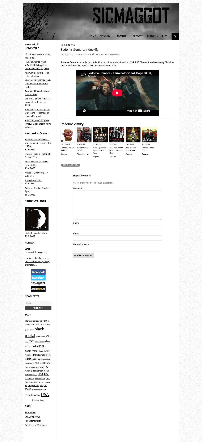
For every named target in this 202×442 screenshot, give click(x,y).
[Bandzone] (38, 289)
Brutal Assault (41, 336)
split (41, 386)
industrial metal (37, 367)
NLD (35, 375)
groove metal (29, 363)
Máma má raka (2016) (82, 149)
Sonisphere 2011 (33, 180)
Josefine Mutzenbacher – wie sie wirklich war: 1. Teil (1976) (38, 143)
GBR (28, 359)
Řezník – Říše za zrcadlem (131, 149)
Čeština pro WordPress (36, 425)
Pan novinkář (86, 54)
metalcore (29, 375)
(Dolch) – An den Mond (36, 233)
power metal (40, 379)
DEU (42, 346)
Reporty (138, 36)
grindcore (46, 359)
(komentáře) (33, 421)
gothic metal (36, 359)
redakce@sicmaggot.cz (36, 252)
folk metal (40, 355)
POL (46, 374)
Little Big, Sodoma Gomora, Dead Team (100, 150)
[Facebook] (38, 272)
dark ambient (40, 342)
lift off (28, 54)
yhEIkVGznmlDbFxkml (36, 99)
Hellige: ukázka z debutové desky (38, 83)
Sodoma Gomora (71, 165)
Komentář (77, 188)
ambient (43, 321)
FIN (34, 355)
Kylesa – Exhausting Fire (37, 173)
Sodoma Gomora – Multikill (68, 149)
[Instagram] (38, 283)
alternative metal (32, 321)
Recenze (64, 154)
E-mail (76, 233)
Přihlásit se (30, 412)
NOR (40, 374)
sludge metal (33, 386)
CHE (26, 342)
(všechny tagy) (38, 400)
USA (45, 395)
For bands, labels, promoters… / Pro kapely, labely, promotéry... (37, 261)
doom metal (31, 351)
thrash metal (32, 395)
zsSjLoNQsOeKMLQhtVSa (37, 110)
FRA (48, 354)
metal (46, 371)
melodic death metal (34, 371)
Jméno (76, 223)
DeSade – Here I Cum (148, 149)
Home (92, 36)
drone (41, 351)
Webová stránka (81, 244)
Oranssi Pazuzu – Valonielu (38, 154)
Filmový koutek (83, 154)
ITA (45, 367)
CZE (32, 341)
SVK (45, 386)
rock (42, 382)
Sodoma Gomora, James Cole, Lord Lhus (116, 150)
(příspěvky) (32, 417)
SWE (28, 389)
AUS (42, 324)
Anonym (29, 73)
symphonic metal (38, 390)
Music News (68, 45)
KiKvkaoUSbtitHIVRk (35, 80)
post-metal (29, 379)
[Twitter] (38, 277)
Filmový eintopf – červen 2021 (38, 102)
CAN (48, 336)
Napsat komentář (109, 54)
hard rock (39, 363)
